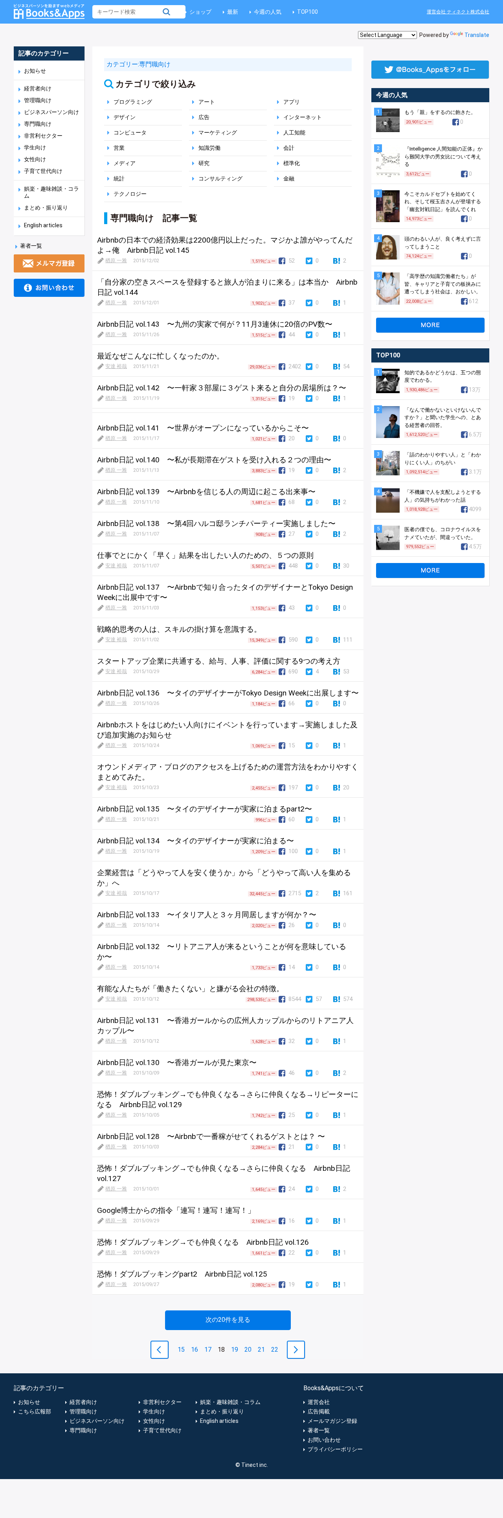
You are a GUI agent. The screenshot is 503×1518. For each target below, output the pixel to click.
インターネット (302, 117)
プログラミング (133, 102)
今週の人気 (267, 12)
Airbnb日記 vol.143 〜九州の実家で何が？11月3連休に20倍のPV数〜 (214, 324)
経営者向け (37, 88)
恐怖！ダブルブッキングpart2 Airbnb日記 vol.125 (182, 1274)
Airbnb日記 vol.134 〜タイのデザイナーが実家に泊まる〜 (195, 840)
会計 (288, 148)
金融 (288, 178)
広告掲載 (319, 1411)
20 (248, 1349)
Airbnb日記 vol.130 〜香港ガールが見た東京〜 (177, 1062)
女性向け (35, 159)
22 (274, 1349)
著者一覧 (31, 246)
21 (261, 1349)
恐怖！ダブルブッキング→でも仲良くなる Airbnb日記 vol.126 (203, 1242)
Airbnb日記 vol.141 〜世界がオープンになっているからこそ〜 (203, 427)
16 (194, 1349)
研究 (203, 163)
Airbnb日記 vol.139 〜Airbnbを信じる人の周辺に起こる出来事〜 (206, 491)
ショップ (200, 12)
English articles (43, 225)
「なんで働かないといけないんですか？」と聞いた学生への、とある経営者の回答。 (442, 417)
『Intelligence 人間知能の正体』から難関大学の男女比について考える (443, 156)
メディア (125, 163)
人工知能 (294, 132)
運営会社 (319, 1402)
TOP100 (307, 12)
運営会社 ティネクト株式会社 (458, 12)
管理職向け (37, 100)
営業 (119, 148)
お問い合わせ (324, 1440)
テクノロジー (130, 194)
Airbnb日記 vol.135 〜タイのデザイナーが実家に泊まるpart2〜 (204, 808)
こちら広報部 (34, 1411)
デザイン (125, 117)
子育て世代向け (43, 171)
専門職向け (37, 124)
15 (181, 1349)
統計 (119, 178)
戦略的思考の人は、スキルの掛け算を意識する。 (179, 629)
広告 (203, 117)
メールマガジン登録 (332, 1421)
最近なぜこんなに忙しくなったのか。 (160, 356)
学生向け (35, 147)
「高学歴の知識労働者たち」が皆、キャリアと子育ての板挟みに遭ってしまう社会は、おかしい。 (442, 283)
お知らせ (35, 71)
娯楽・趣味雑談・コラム (230, 1402)
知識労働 (209, 148)
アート (206, 102)
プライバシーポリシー (335, 1449)
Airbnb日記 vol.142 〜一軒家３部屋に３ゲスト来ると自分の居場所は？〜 (221, 387)
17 (207, 1349)
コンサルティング (220, 178)
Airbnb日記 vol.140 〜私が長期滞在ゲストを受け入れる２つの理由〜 (214, 459)
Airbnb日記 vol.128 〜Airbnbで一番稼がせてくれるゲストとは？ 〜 (211, 1136)
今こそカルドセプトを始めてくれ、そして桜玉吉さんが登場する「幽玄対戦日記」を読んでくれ (442, 201)
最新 (232, 12)
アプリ (291, 102)
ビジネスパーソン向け (51, 112)
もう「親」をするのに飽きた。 (440, 112)
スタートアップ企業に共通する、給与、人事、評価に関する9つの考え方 (218, 661)
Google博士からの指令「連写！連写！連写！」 (176, 1210)
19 (234, 1349)
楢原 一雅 (116, 260)
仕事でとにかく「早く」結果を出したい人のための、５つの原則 (205, 555)
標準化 (291, 163)
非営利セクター (43, 135)
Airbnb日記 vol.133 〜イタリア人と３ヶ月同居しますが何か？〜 (206, 914)
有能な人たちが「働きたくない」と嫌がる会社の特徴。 (190, 988)
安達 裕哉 (116, 366)
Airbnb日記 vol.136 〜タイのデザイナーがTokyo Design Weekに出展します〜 (228, 692)
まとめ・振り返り (46, 207)
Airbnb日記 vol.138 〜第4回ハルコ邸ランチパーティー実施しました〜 (216, 523)
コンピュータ (130, 132)
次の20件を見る (228, 1319)
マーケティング (217, 132)
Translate (476, 35)
